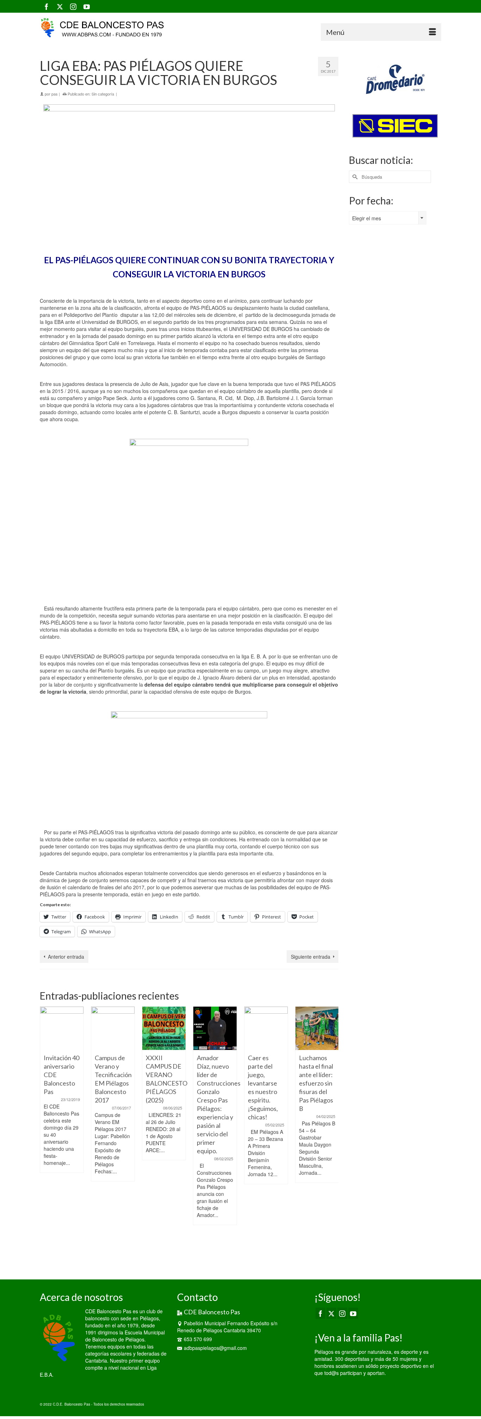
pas (54, 94)
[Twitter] (60, 6)
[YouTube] (86, 6)
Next (332, 1134)
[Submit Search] (354, 177)
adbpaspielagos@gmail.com (215, 1347)
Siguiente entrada (310, 956)
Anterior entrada (66, 956)
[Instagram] (73, 6)
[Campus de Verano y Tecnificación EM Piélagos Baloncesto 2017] (113, 1028)
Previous (46, 1134)
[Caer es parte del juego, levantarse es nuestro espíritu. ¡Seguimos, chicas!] (266, 1028)
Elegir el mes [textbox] (366, 218)
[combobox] (387, 218)
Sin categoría (103, 94)
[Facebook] (46, 6)
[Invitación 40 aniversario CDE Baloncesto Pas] (61, 1028)
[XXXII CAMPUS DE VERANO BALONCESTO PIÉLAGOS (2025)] (164, 1028)
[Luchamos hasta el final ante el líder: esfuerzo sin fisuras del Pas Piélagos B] (317, 1028)
